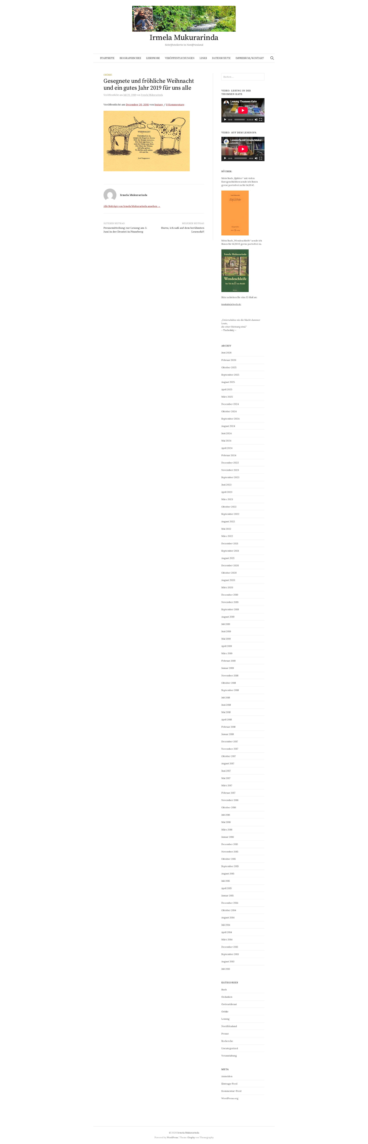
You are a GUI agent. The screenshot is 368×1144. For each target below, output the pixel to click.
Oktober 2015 (228, 858)
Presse (225, 1033)
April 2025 (226, 389)
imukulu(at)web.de (231, 304)
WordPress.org (229, 1098)
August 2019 (227, 616)
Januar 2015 (227, 895)
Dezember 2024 (230, 404)
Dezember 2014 (229, 902)
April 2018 (226, 719)
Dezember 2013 (229, 946)
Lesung (225, 1018)
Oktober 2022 (228, 506)
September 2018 (230, 690)
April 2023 (226, 492)
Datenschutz (221, 58)
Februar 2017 (228, 792)
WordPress (172, 1137)
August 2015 (227, 873)
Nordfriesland (229, 1026)
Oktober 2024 (229, 411)
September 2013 (230, 954)
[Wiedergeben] (225, 119)
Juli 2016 (225, 814)
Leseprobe (153, 58)
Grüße (107, 74)
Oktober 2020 (229, 572)
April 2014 (226, 932)
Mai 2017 (225, 778)
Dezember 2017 (229, 741)
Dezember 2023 (230, 462)
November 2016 (229, 800)
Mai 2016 (226, 822)
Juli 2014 (225, 924)
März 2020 (227, 587)
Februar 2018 (228, 726)
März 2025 (227, 396)
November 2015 (229, 851)
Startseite (107, 58)
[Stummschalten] (256, 119)
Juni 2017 (226, 770)
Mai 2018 (226, 712)
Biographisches (130, 58)
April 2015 (226, 888)
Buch (224, 989)
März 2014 (226, 939)
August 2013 (227, 961)
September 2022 (230, 514)
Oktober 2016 (228, 807)
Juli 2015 (225, 880)
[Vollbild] (260, 119)
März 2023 (227, 499)
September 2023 (230, 477)
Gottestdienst (229, 1004)
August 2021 (227, 558)
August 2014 (227, 917)
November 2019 (229, 602)
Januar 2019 (227, 668)
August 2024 (228, 426)
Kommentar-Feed (231, 1091)
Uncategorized (229, 1048)
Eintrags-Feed (229, 1083)
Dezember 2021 (229, 543)
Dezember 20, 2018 (137, 104)
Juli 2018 (225, 697)
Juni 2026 (226, 352)
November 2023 (230, 470)
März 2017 (226, 785)
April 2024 (226, 448)
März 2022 (227, 536)
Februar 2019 (228, 660)
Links (203, 58)
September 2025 (230, 374)
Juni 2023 (226, 484)
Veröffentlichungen (179, 58)
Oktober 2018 (228, 682)
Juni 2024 (226, 433)
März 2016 (226, 829)
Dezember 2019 (229, 594)
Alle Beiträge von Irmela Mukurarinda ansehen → (131, 206)
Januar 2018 (227, 734)
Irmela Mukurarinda (184, 38)
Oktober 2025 (228, 367)
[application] (242, 110)
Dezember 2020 (230, 565)
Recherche (227, 1041)
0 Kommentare (175, 104)
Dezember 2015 (229, 844)
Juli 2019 (225, 624)
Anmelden (226, 1076)
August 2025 (228, 382)
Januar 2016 (227, 836)
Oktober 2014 (228, 910)
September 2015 (230, 866)
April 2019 (226, 646)
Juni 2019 (226, 631)
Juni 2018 (226, 704)
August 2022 (228, 521)
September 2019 (230, 609)
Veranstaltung (229, 1055)
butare (159, 104)
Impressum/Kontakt (250, 58)
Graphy (191, 1137)
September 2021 (230, 550)
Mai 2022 (226, 528)
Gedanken (226, 996)
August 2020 (228, 580)
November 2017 (229, 748)
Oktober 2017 (228, 756)
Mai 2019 (226, 638)
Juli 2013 (225, 968)
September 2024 (230, 418)
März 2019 (226, 653)
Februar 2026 (228, 360)
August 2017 (227, 763)
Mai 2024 (226, 440)
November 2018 (229, 675)
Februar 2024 (228, 455)
